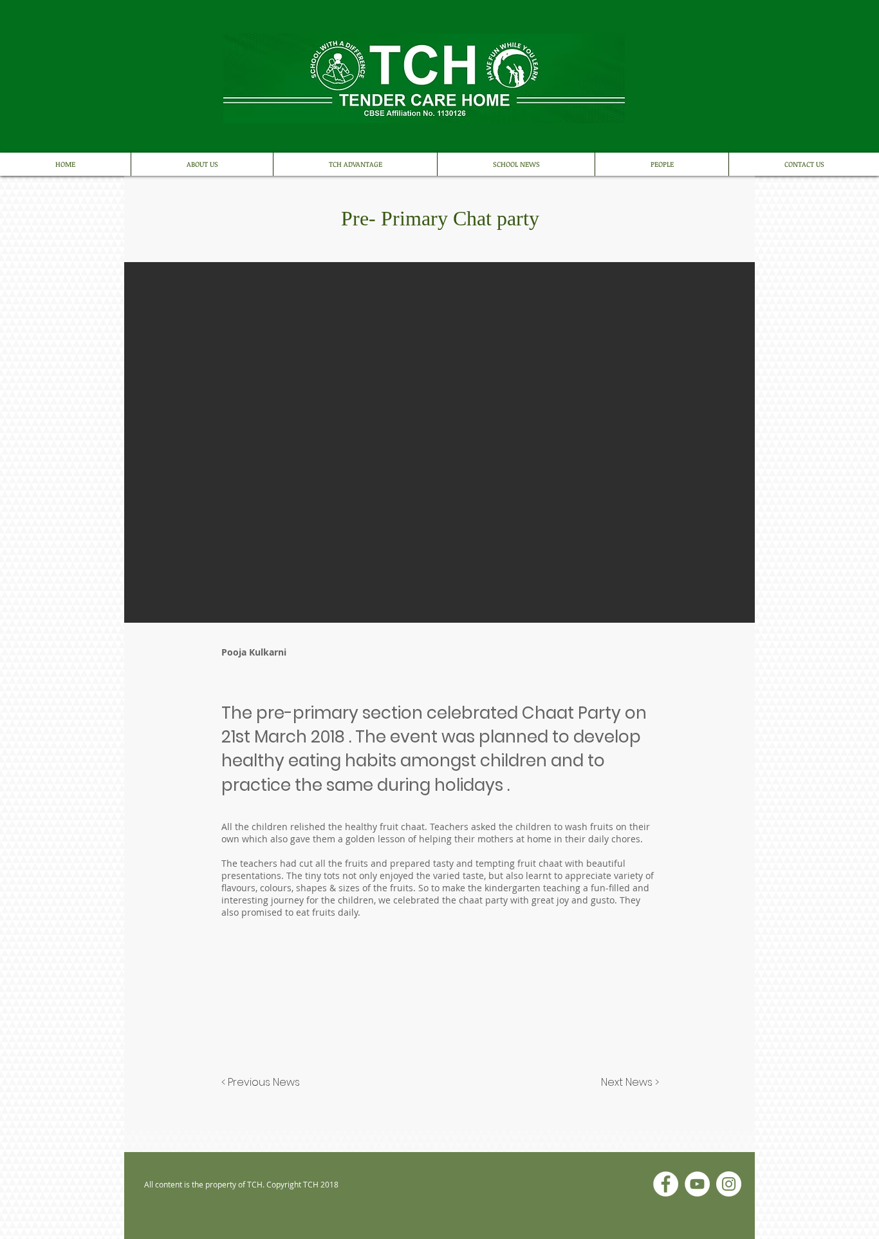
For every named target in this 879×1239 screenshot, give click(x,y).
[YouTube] (697, 1183)
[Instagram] (728, 1183)
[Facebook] (665, 1183)
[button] (372, 1041)
